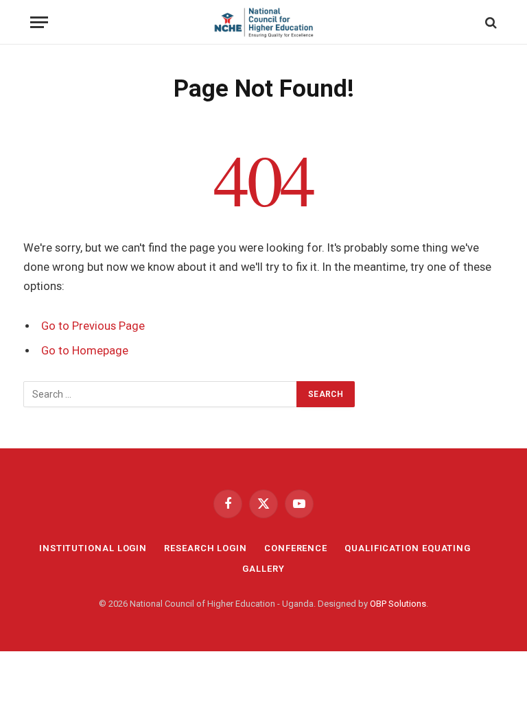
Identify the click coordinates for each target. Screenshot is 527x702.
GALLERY (263, 569)
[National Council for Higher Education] (263, 22)
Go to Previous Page (93, 325)
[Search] (489, 22)
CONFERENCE (295, 548)
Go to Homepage (84, 350)
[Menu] (39, 22)
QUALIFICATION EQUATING (407, 548)
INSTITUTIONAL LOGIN (93, 548)
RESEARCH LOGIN (205, 548)
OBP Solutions (398, 603)
